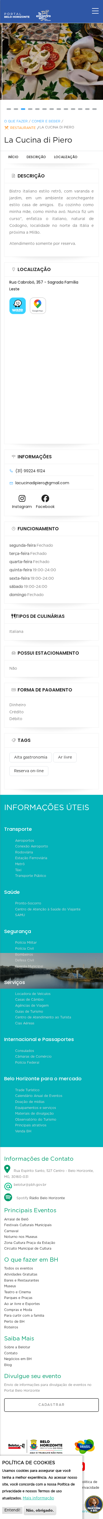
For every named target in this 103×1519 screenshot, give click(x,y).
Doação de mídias (29, 1101)
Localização (65, 157)
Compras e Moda (18, 1310)
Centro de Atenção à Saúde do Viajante (47, 909)
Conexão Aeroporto (31, 846)
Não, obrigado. (40, 1510)
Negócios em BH (18, 1359)
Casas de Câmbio (29, 999)
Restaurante (23, 128)
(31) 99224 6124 (30, 471)
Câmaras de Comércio (33, 1056)
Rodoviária (24, 852)
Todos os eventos (18, 1268)
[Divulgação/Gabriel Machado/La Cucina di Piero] (51, 61)
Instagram (22, 506)
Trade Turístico (27, 1090)
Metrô (20, 864)
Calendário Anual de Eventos (38, 1095)
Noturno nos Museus (20, 1236)
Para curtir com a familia (24, 1315)
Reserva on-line (29, 771)
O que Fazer (16, 121)
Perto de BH (14, 1321)
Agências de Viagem (32, 1005)
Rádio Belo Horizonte (47, 1198)
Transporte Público (30, 875)
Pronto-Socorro (28, 903)
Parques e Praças (18, 1298)
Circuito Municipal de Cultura (27, 1248)
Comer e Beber (46, 121)
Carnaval (11, 1231)
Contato (11, 1353)
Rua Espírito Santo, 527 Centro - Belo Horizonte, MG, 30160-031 (49, 1173)
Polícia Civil (24, 948)
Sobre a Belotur (17, 1347)
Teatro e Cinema (17, 1292)
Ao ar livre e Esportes (22, 1304)
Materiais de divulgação (34, 1113)
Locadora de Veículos (33, 993)
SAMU (20, 915)
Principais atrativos (30, 1125)
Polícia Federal (27, 1062)
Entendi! (12, 1510)
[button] (9, 109)
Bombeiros (24, 954)
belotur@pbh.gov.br (29, 1184)
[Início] (27, 9)
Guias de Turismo (29, 1011)
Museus (10, 1286)
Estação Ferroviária (31, 858)
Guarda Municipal (29, 966)
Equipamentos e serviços (35, 1107)
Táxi (18, 870)
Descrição (36, 157)
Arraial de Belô (16, 1219)
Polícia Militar (26, 942)
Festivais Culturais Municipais (28, 1225)
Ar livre (65, 757)
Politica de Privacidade (89, 1485)
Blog (8, 1365)
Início (13, 157)
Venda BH (23, 1131)
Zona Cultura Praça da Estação (29, 1242)
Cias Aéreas (24, 1023)
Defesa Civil (24, 960)
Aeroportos (24, 840)
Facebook (45, 506)
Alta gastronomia (30, 757)
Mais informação (38, 1498)
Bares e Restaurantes (21, 1280)
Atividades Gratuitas (20, 1274)
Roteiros (11, 1327)
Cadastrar (51, 1404)
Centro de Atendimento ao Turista (43, 1017)
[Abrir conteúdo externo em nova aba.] (17, 300)
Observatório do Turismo (35, 1119)
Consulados (24, 1050)
